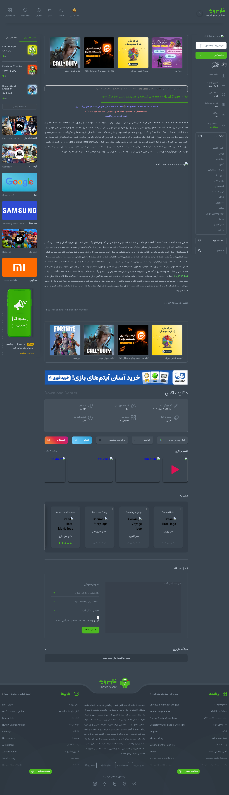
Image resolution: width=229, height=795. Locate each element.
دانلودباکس (219, 55)
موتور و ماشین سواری (215, 213)
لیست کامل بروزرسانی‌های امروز (165, 694)
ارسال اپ (39, 15)
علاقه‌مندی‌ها (25, 15)
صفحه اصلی (180, 88)
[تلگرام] (134, 784)
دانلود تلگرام (106, 765)
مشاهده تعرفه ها (27, 353)
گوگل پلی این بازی (177, 440)
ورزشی (221, 230)
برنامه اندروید (122, 765)
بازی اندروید (169, 88)
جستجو (61, 15)
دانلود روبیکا (90, 765)
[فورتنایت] (65, 340)
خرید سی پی (74, 15)
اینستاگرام (61, 440)
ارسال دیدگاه (90, 630)
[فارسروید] (114, 684)
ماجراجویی (219, 202)
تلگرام (86, 440)
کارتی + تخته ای (217, 192)
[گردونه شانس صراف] (133, 52)
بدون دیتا (220, 175)
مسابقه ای (220, 208)
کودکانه (221, 197)
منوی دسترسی (10, 15)
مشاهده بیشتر (191, 771)
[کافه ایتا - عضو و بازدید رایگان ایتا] (99, 52)
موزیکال (221, 219)
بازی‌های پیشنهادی (216, 170)
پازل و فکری (219, 181)
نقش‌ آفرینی (219, 224)
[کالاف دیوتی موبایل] (65, 52)
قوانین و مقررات (92, 620)
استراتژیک (214, 127)
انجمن (50, 15)
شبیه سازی (219, 186)
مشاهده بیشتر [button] (20, 106)
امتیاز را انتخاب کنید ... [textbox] (89, 610)
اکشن (221, 164)
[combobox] (75, 593)
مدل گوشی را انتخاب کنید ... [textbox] (86, 593)
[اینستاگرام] (95, 784)
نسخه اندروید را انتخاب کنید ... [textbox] (85, 602)
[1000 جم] (167, 52)
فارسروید (162, 281)
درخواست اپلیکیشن (116, 440)
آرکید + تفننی (218, 148)
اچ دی (221, 153)
